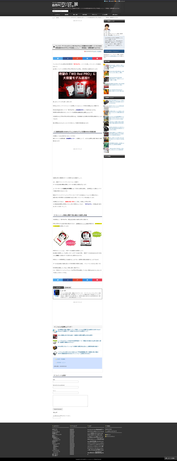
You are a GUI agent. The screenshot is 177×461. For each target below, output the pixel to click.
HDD (98, 434)
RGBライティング (94, 439)
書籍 (53, 435)
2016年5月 (72, 451)
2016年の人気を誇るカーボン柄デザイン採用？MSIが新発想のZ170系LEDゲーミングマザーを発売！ (116, 128)
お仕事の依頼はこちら (114, 56)
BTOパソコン (94, 14)
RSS (117, 1)
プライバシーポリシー (110, 436)
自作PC (95, 51)
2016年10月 (72, 446)
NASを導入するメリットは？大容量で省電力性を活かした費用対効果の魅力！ (78, 346)
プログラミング (55, 443)
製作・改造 (75, 14)
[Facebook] (57, 296)
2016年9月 (72, 447)
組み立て (92, 452)
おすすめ (93, 441)
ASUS (95, 429)
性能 (98, 449)
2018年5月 (72, 433)
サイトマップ (122, 1)
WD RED (59, 362)
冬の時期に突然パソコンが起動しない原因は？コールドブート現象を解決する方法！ (116, 112)
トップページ (57, 14)
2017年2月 (72, 442)
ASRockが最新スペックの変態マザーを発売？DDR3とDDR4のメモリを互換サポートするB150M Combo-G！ (116, 133)
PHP (54, 447)
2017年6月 (72, 439)
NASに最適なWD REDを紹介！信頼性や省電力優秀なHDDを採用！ (75, 335)
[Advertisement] (77, 31)
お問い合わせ (114, 14)
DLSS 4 (99, 433)
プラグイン (91, 448)
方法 (101, 449)
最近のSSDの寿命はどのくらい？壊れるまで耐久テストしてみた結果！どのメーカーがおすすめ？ (116, 102)
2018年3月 (72, 434)
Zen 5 (88, 441)
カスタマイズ (99, 441)
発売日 (88, 452)
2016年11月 (72, 445)
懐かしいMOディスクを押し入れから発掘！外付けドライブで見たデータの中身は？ (116, 139)
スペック (100, 444)
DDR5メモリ (94, 433)
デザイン (96, 446)
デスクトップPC (55, 431)
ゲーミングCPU (100, 443)
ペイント (55, 452)
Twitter (107, 1)
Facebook (112, 1)
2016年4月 (72, 452)
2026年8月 (72, 429)
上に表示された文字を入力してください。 (62, 415)
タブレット (91, 446)
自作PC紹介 (85, 14)
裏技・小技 (54, 454)
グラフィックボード (92, 443)
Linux (53, 442)
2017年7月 (72, 438)
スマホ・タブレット (56, 434)
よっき (64, 290)
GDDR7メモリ (94, 434)
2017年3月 (72, 441)
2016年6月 (72, 450)
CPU (101, 431)
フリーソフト (55, 451)
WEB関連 (54, 437)
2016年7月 (72, 448)
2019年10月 (72, 431)
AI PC (93, 429)
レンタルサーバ (56, 439)
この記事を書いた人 (59, 287)
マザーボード (97, 448)
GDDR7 (88, 434)
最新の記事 (68, 287)
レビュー (64, 362)
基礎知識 (66, 14)
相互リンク (108, 434)
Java (54, 445)
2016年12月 (72, 443)
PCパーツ (99, 437)
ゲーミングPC (95, 444)
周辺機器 (99, 51)
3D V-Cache (89, 429)
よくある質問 (104, 14)
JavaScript (55, 446)
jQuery (54, 448)
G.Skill (102, 433)
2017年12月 (72, 435)
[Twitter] (56, 296)
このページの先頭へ (171, 458)
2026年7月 (72, 430)
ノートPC (54, 430)
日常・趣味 (54, 455)
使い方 (90, 449)
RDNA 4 (89, 439)
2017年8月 (72, 437)
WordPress (55, 438)
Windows (54, 441)
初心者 (93, 449)
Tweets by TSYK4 (108, 429)
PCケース (92, 437)
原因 (96, 449)
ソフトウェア (54, 450)
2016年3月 (72, 454)
